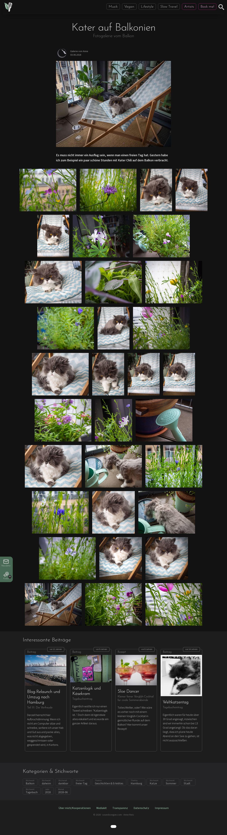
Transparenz (120, 808)
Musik (113, 7)
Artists (189, 7)
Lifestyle (147, 7)
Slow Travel (169, 7)
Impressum (162, 808)
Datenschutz (141, 808)
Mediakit (101, 808)
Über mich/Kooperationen (75, 808)
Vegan (129, 7)
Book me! (207, 7)
